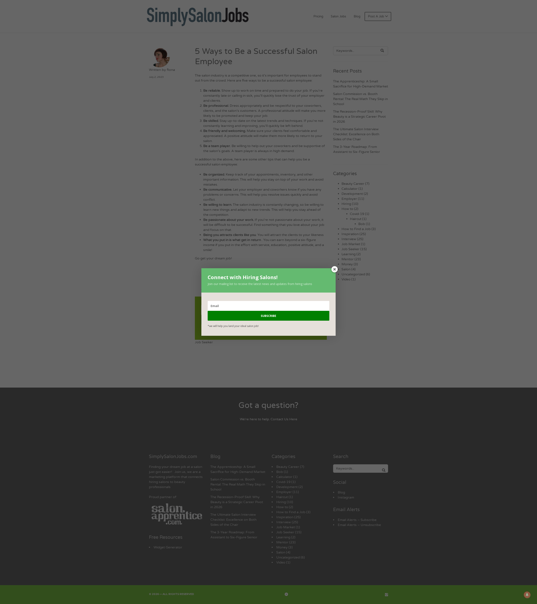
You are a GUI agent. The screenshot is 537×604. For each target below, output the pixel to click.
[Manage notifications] (527, 594)
